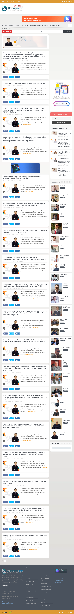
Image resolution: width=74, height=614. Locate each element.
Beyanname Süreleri (31, 594)
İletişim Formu (5, 603)
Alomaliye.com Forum (31, 603)
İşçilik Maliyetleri (29, 587)
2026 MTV (28, 575)
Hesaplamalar (7, 28)
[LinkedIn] (67, 1)
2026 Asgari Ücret (30, 572)
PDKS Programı (43, 602)
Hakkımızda (13, 1)
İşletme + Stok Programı (46, 589)
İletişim (19, 1)
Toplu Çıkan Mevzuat (24, 60)
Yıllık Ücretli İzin (29, 584)
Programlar (54, 25)
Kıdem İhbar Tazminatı (45, 596)
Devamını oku (26, 71)
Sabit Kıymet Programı (45, 586)
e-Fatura (28, 578)
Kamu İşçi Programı (45, 599)
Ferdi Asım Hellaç (64, 255)
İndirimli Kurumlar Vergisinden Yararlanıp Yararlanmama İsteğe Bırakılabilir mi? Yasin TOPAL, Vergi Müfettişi (22, 178)
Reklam (8, 1)
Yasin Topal (18, 38)
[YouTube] (69, 1)
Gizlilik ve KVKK (59, 577)
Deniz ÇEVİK (63, 204)
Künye (11, 603)
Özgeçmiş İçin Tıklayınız (30, 40)
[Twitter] (62, 1)
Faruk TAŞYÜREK (64, 236)
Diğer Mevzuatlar (36, 25)
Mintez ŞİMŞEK (64, 329)
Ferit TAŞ (62, 265)
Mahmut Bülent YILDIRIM (64, 320)
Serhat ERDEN (63, 400)
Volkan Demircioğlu (66, 419)
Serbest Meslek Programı (46, 583)
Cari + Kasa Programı (45, 592)
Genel (20, 372)
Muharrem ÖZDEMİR (65, 338)
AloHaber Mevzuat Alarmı (46, 605)
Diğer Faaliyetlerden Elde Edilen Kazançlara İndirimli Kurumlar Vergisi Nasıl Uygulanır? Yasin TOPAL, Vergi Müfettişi (25, 231)
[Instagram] (71, 1)
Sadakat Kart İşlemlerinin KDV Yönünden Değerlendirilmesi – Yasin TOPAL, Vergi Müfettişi (25, 536)
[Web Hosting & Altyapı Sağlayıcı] (7, 612)
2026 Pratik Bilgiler (30, 581)
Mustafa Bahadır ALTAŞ (65, 362)
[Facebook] (64, 1)
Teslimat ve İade (60, 579)
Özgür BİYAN (66, 374)
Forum (3, 1)
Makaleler (46, 25)
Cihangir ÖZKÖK (64, 195)
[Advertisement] (61, 56)
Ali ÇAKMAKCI (63, 185)
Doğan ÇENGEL (64, 214)
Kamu (27, 25)
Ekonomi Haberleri (8, 25)
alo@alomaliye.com (7, 602)
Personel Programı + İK (45, 575)
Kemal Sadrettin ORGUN (64, 297)
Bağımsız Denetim (30, 597)
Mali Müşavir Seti (44, 572)
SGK (22, 25)
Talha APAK (63, 409)
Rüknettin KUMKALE (66, 387)
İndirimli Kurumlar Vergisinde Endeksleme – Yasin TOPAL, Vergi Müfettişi (24, 83)
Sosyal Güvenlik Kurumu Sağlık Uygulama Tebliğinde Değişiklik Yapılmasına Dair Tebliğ (36, 31)
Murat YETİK (66, 348)
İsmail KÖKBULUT (66, 284)
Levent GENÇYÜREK (66, 307)
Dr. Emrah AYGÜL (66, 224)
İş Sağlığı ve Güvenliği (31, 591)
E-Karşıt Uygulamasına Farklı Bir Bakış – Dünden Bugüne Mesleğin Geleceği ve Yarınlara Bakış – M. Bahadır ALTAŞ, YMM (64, 161)
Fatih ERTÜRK (63, 246)
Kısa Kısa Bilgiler (29, 600)
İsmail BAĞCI (63, 274)
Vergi (17, 25)
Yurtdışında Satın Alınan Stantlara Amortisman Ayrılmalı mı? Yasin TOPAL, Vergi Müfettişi (25, 482)
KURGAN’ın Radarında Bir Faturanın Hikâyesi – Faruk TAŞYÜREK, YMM (64, 133)
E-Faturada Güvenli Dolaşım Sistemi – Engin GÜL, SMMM (64, 152)
